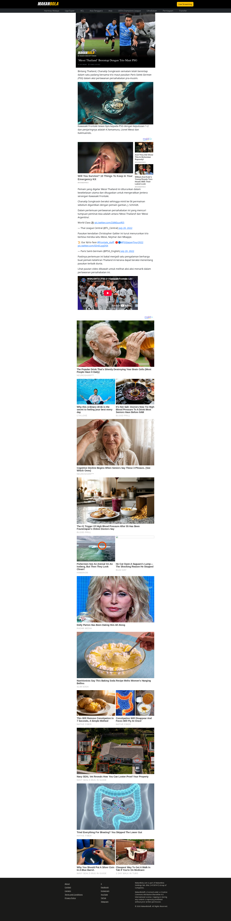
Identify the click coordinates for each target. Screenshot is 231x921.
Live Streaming (185, 4)
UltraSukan (152, 10)
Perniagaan (168, 10)
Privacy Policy (70, 898)
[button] (115, 103)
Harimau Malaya (51, 10)
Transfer (183, 10)
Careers (68, 891)
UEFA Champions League (129, 10)
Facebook (105, 887)
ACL (82, 10)
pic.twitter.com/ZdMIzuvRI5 (109, 222)
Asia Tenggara (96, 10)
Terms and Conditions (74, 894)
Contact (68, 887)
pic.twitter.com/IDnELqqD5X (93, 245)
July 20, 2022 (125, 228)
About (67, 884)
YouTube (104, 894)
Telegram (104, 902)
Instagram (105, 891)
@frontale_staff (105, 242)
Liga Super (70, 10)
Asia (110, 10)
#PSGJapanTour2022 (132, 242)
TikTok (103, 898)
